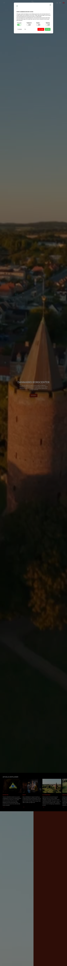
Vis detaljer (19, 29)
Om (25, 29)
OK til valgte (40, 29)
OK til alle (48, 29)
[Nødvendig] (19, 25)
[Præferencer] (29, 25)
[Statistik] (38, 25)
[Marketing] (48, 25)
